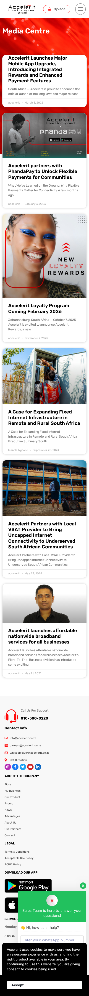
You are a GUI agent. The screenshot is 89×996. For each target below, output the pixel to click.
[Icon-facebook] (15, 767)
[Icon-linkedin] (38, 767)
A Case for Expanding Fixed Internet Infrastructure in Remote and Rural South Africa (44, 417)
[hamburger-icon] (80, 9)
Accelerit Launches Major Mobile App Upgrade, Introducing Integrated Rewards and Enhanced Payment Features (37, 69)
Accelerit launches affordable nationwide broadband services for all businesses (42, 636)
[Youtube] (30, 767)
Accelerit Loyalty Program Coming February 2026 (38, 308)
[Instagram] (8, 767)
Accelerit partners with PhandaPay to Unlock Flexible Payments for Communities (42, 171)
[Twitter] (23, 767)
